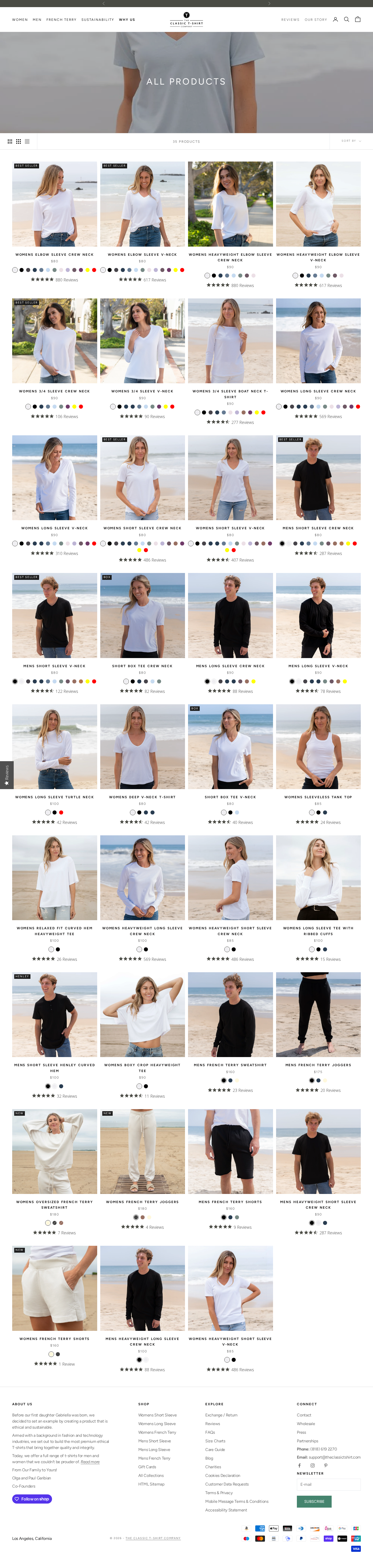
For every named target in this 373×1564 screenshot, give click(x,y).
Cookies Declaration (222, 1475)
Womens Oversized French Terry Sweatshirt (54, 1204)
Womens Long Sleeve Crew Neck (318, 391)
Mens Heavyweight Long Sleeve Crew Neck (142, 1341)
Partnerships (307, 1441)
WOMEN (20, 19)
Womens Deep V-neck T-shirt (142, 797)
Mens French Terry (154, 1458)
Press (301, 1432)
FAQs (210, 1432)
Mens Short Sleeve (154, 1441)
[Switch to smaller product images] (18, 141)
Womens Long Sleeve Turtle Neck (54, 797)
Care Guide (215, 1449)
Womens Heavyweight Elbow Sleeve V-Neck (318, 257)
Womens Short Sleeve (157, 1415)
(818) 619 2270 (317, 1449)
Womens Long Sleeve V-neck (54, 528)
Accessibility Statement (226, 1510)
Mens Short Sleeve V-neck (54, 666)
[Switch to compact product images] (27, 141)
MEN (37, 19)
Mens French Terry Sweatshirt (230, 1065)
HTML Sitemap (151, 1484)
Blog (209, 1458)
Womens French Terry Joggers (142, 1202)
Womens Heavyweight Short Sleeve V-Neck (230, 1341)
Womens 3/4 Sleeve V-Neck (142, 391)
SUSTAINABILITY (97, 19)
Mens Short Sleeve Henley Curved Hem (54, 1068)
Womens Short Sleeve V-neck (230, 528)
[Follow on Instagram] (312, 1465)
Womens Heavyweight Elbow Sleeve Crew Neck (230, 257)
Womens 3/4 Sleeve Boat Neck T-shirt (230, 394)
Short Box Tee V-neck (230, 797)
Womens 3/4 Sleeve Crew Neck (54, 391)
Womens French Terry (157, 1432)
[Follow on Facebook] (299, 1465)
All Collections (151, 1475)
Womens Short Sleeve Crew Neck (143, 528)
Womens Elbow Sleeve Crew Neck (54, 254)
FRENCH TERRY (61, 19)
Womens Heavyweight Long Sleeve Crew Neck (142, 931)
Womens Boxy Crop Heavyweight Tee (142, 1068)
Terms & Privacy (218, 1492)
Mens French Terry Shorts (230, 1202)
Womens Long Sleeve (157, 1423)
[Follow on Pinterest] (325, 1465)
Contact (304, 1415)
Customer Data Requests (227, 1484)
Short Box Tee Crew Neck (142, 666)
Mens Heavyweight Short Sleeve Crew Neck (318, 1204)
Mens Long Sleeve (154, 1449)
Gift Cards (147, 1466)
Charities (213, 1466)
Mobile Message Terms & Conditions (236, 1501)
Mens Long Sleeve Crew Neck (230, 666)
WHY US (127, 19)
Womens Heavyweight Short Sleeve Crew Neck (230, 931)
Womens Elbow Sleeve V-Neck (142, 254)
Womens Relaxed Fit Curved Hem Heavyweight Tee (55, 931)
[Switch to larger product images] (10, 141)
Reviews (212, 1423)
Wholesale (306, 1423)
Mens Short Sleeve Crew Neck (318, 528)
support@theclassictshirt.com (329, 1457)
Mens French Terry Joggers (318, 1065)
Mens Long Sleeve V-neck (318, 666)
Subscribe (314, 1501)
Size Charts (215, 1441)
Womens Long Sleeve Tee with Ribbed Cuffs (318, 931)
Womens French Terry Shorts (55, 1339)
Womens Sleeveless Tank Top (318, 797)
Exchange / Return (221, 1415)
